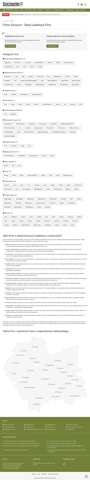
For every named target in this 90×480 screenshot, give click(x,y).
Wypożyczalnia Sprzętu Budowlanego (29, 80)
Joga (13, 165)
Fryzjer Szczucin (51, 427)
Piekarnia (28, 104)
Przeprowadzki (32, 123)
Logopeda (13, 221)
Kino (5, 114)
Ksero (17, 189)
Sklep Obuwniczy (18, 207)
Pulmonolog (75, 221)
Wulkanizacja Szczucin (10, 429)
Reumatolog (65, 221)
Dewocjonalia (7, 207)
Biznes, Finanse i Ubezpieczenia (14, 59)
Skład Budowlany (52, 84)
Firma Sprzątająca (26, 189)
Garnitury (79, 199)
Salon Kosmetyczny (67, 175)
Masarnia (13, 104)
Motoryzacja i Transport (11, 120)
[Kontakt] (81, 4)
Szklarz (23, 76)
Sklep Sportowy (30, 199)
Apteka (72, 225)
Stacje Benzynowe (8, 123)
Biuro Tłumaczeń (8, 189)
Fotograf (76, 189)
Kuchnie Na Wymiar (8, 84)
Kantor (24, 66)
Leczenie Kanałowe (25, 225)
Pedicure (22, 175)
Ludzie (77, 10)
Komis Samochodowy (29, 132)
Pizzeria (20, 104)
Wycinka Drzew (7, 76)
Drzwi (15, 80)
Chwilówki (49, 62)
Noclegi (22, 145)
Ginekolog (29, 221)
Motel (29, 145)
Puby (65, 104)
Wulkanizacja (73, 132)
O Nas (38, 474)
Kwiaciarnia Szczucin (73, 424)
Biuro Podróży (14, 145)
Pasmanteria (63, 199)
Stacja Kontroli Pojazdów (9, 136)
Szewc (28, 185)
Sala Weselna (13, 114)
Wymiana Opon (50, 128)
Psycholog (6, 225)
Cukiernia (58, 104)
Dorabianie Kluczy (78, 185)
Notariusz (32, 66)
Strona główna (6, 21)
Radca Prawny (18, 62)
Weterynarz (68, 189)
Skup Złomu (37, 185)
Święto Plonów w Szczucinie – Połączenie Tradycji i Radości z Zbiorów (22, 443)
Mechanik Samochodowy (9, 128)
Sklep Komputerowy (33, 155)
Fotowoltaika (7, 80)
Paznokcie (43, 175)
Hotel (5, 145)
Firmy (21, 10)
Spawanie (31, 76)
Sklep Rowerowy (41, 199)
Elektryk (68, 185)
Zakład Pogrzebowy (38, 189)
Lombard (39, 207)
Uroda (6, 171)
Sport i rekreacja (9, 161)
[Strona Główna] (4, 10)
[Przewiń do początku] (86, 476)
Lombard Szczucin (51, 424)
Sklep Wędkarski (19, 199)
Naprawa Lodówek (76, 80)
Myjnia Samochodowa (74, 128)
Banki (18, 66)
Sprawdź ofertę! (10, 46)
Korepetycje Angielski (36, 94)
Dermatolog (56, 221)
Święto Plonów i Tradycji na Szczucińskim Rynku (16, 450)
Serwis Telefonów (21, 155)
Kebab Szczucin (72, 429)
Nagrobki (53, 185)
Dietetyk (57, 225)
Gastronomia (8, 100)
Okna (48, 76)
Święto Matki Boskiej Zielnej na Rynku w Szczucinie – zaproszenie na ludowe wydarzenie (67, 450)
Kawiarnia (36, 104)
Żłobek (5, 94)
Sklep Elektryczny (29, 207)
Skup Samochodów (38, 128)
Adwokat (58, 62)
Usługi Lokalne (9, 181)
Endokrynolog (47, 221)
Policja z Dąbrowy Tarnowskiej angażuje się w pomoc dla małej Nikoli (22, 445)
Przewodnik (70, 10)
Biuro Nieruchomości (68, 62)
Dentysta (65, 225)
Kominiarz (67, 76)
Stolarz (42, 80)
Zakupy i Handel (9, 195)
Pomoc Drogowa (42, 123)
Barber (50, 175)
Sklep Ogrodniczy (75, 84)
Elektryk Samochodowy (43, 132)
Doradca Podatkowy (39, 62)
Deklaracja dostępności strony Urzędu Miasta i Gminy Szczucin (20, 441)
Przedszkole (13, 94)
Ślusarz (21, 185)
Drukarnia (44, 155)
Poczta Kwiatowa (53, 199)
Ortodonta (15, 225)
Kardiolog (21, 221)
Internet (52, 155)
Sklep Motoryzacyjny (8, 132)
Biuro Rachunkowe (8, 66)
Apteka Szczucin (30, 424)
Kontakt (35, 464)
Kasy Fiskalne (28, 62)
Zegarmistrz (6, 185)
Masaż (5, 221)
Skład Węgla (18, 203)
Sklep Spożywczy (8, 203)
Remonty (19, 84)
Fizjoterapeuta (48, 225)
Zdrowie (7, 213)
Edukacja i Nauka (9, 90)
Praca (34, 10)
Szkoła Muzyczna (24, 94)
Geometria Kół (53, 123)
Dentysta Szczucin (9, 424)
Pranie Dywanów (58, 189)
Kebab (80, 104)
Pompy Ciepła (40, 76)
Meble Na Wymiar (57, 76)
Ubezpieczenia (7, 62)
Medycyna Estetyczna (32, 175)
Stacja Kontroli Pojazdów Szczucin (34, 429)
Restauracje (72, 104)
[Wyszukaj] (85, 4)
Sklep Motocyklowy (20, 123)
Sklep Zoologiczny (8, 199)
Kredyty (40, 66)
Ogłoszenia (28, 10)
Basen (19, 165)
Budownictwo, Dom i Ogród (12, 72)
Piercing (14, 175)
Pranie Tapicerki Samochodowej (59, 132)
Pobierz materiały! (52, 46)
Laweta (18, 132)
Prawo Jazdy (27, 128)
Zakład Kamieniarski (40, 84)
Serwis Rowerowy (61, 128)
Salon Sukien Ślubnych (41, 203)
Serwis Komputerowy (9, 155)
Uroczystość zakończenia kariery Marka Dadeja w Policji (62, 441)
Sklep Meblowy (28, 84)
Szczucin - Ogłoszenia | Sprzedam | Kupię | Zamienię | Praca (43, 14)
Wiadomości (9, 10)
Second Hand (53, 203)
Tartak (16, 76)
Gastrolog (38, 221)
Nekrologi (49, 10)
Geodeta (75, 76)
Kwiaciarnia (47, 207)
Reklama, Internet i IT (11, 152)
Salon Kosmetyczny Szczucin (75, 427)
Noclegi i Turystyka (10, 142)
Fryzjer (57, 175)
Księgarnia (62, 203)
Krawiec (48, 189)
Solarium (6, 175)
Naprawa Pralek (64, 80)
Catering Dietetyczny (47, 104)
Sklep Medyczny (28, 203)
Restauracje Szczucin (52, 429)
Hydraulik (61, 185)
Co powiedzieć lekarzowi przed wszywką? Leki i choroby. (62, 443)
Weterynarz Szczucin (10, 427)
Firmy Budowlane (64, 84)
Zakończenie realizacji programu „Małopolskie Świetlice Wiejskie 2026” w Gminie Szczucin (67, 446)
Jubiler (71, 199)
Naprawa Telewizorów (52, 80)
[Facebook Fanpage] (78, 4)
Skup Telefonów (71, 203)
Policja (17, 10)
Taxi (20, 128)
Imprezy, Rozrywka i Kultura (12, 110)
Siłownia (6, 165)
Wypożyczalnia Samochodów (67, 123)
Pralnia (45, 185)
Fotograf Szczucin (30, 427)
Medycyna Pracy (37, 225)
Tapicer (14, 185)
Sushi (5, 104)
